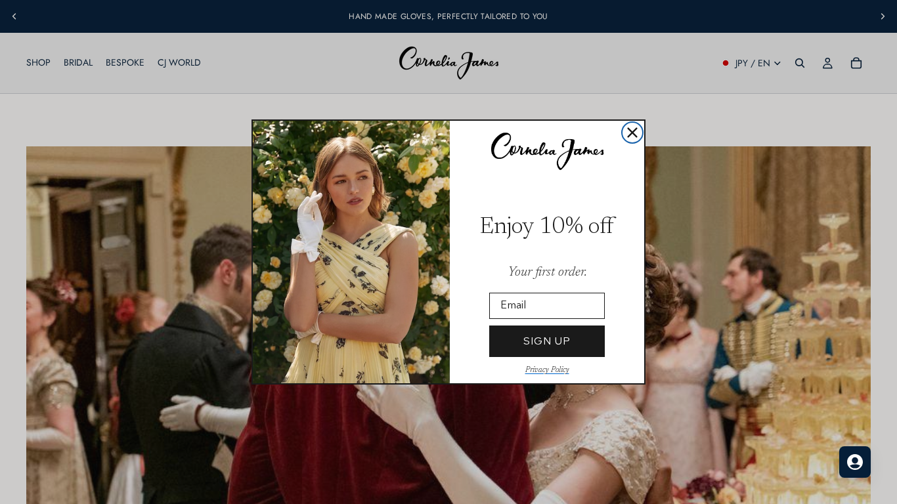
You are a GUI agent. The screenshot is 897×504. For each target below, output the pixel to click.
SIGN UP (547, 341)
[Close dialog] (632, 132)
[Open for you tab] (855, 462)
